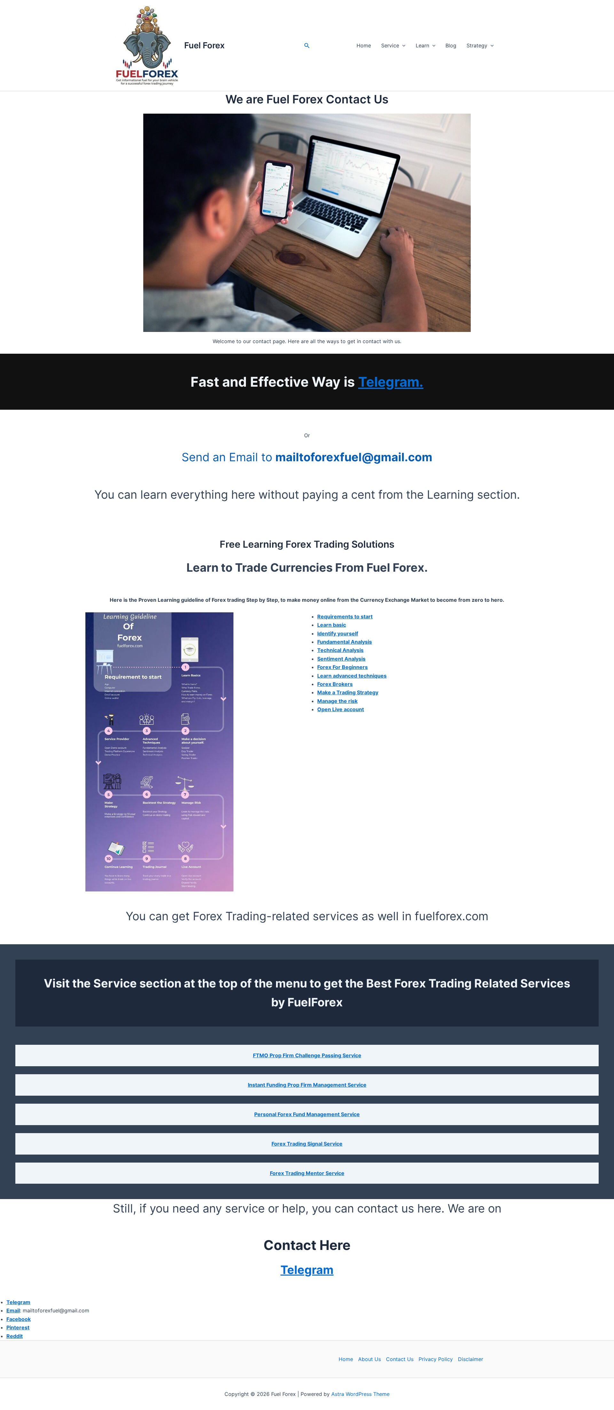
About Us (369, 1359)
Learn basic (331, 625)
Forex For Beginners (342, 667)
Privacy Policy (436, 1359)
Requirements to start (345, 616)
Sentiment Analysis (341, 659)
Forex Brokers (335, 684)
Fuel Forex (204, 45)
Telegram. (390, 382)
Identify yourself (337, 633)
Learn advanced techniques (352, 676)
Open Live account (340, 709)
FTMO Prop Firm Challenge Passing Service (307, 1055)
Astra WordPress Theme (360, 1394)
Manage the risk (337, 701)
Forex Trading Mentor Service (307, 1173)
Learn (422, 45)
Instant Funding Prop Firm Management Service (307, 1085)
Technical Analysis (340, 650)
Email (13, 1310)
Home (364, 45)
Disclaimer (470, 1359)
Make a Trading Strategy (347, 692)
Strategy (477, 45)
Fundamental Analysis (344, 642)
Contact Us (399, 1359)
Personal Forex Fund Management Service (307, 1114)
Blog (450, 45)
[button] (307, 46)
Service (390, 45)
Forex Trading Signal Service (307, 1143)
